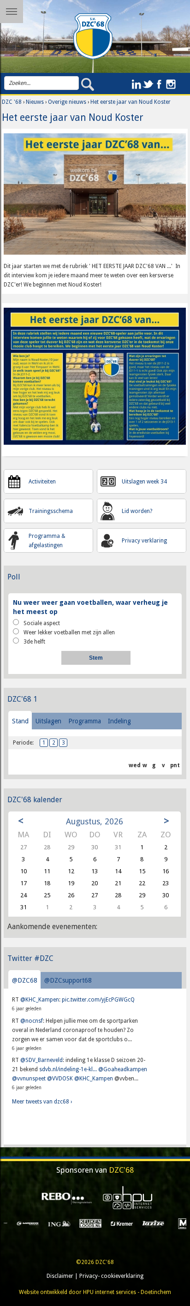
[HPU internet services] (125, 1197)
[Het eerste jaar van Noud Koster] (95, 197)
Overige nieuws (67, 102)
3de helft (34, 641)
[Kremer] (92, 1223)
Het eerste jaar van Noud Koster (130, 102)
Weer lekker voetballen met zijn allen (69, 632)
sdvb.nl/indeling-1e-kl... (68, 1069)
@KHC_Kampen (39, 999)
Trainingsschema (51, 511)
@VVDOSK (60, 1078)
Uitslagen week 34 (144, 481)
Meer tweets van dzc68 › (42, 1101)
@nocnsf (31, 1021)
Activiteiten (42, 481)
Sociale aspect (42, 623)
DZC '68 (12, 102)
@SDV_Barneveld (41, 1060)
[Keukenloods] (60, 1223)
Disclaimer (60, 1276)
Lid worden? (137, 511)
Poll (13, 576)
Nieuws (35, 102)
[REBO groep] (64, 1197)
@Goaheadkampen (122, 1069)
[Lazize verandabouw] (123, 1223)
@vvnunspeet (29, 1078)
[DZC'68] (93, 36)
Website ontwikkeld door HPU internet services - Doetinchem (95, 1292)
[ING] (29, 1223)
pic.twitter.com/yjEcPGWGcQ (98, 999)
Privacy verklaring (144, 540)
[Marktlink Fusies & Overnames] (154, 1223)
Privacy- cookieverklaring (111, 1276)
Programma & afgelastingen (47, 541)
